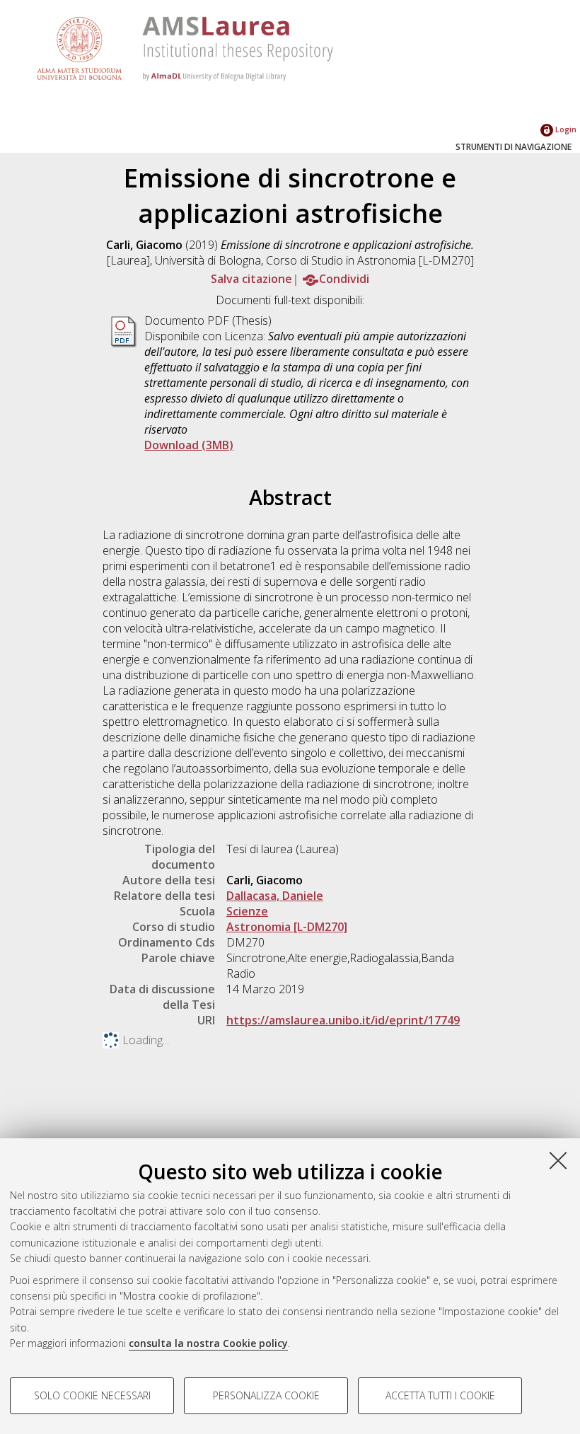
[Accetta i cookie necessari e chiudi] (558, 1160)
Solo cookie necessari (92, 1395)
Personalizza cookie (266, 1395)
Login (564, 129)
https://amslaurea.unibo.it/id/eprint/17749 (343, 1020)
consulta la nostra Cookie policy (208, 1343)
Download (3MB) (188, 445)
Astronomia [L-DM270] (286, 927)
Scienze (247, 911)
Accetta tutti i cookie (440, 1395)
